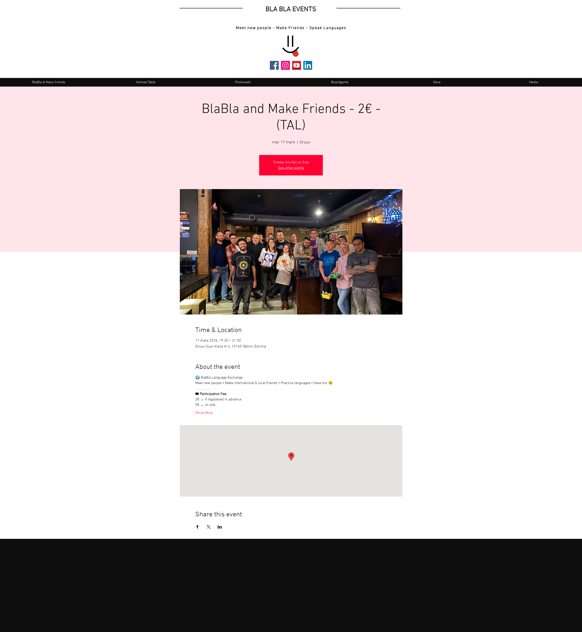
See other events (291, 168)
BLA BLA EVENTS (291, 9)
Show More (204, 413)
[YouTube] (296, 65)
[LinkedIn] (307, 65)
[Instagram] (285, 65)
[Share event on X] (208, 527)
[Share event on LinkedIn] (220, 527)
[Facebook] (274, 65)
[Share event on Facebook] (197, 527)
